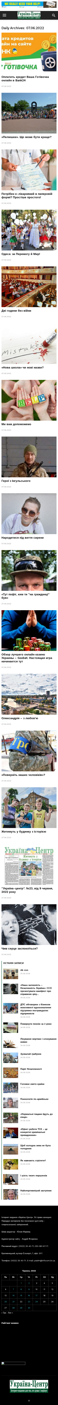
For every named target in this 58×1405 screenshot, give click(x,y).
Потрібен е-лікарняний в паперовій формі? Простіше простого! (26, 195)
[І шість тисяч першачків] (10, 1179)
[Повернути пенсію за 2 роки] (10, 1027)
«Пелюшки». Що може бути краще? (26, 137)
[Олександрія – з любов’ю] (29, 694)
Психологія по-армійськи (34, 1099)
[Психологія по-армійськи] (10, 1103)
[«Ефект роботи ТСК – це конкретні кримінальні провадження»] (10, 1133)
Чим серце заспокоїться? (19, 948)
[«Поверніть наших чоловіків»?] (29, 751)
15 (21, 1295)
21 (13, 1302)
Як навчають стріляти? (33, 1160)
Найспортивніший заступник (36, 1190)
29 (21, 1308)
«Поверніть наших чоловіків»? (23, 775)
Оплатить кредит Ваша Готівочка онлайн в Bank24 (25, 78)
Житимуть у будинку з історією (23, 831)
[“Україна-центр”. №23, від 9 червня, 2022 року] (29, 864)
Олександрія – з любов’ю (19, 718)
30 (29, 1308)
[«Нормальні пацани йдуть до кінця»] (10, 1118)
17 (36, 1295)
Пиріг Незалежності (31, 1069)
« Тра (3, 1313)
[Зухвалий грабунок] (10, 1057)
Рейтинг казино (10, 1323)
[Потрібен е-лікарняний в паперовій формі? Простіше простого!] (29, 169)
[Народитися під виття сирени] (29, 513)
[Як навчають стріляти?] (10, 1164)
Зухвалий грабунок (30, 1054)
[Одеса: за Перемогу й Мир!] (29, 230)
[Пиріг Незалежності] (10, 1073)
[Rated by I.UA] (13, 1364)
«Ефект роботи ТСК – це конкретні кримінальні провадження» (33, 1132)
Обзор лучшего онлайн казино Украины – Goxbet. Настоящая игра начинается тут (26, 658)
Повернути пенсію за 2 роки (35, 1024)
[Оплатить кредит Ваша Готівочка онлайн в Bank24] (29, 53)
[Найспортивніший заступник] (10, 1194)
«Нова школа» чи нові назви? (22, 367)
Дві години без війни (16, 310)
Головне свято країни (32, 1084)
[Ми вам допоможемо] (29, 400)
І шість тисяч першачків (33, 1175)
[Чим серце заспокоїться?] (29, 924)
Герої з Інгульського (15, 481)
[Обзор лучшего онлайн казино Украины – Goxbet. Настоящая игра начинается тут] (29, 630)
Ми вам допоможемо (16, 424)
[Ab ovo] (10, 974)
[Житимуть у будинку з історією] (29, 807)
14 (13, 1295)
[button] (53, 15)
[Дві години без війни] (29, 286)
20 (5, 1302)
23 (29, 1302)
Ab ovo (24, 970)
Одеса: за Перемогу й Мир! (20, 254)
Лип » (10, 1313)
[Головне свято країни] (10, 1088)
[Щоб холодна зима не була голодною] (10, 1149)
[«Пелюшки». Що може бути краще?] (29, 113)
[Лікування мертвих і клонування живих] (10, 1042)
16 (29, 1295)
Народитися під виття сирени (22, 537)
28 (13, 1308)
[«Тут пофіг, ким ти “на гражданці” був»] (29, 570)
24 (36, 1302)
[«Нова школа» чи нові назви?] (29, 343)
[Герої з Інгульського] (29, 457)
